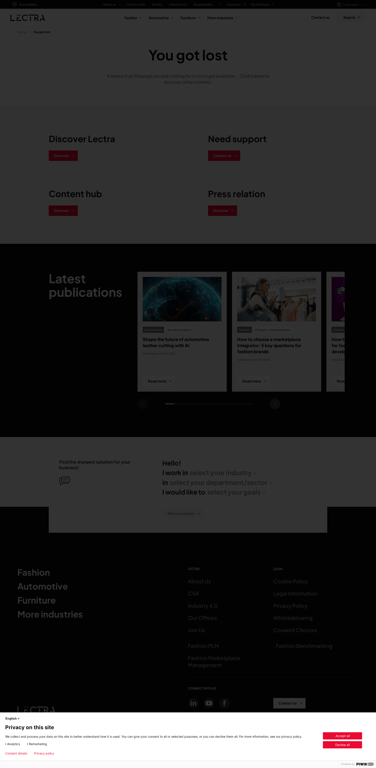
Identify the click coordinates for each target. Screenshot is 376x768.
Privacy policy (44, 753)
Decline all (342, 745)
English (11, 718)
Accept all (343, 736)
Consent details (16, 753)
